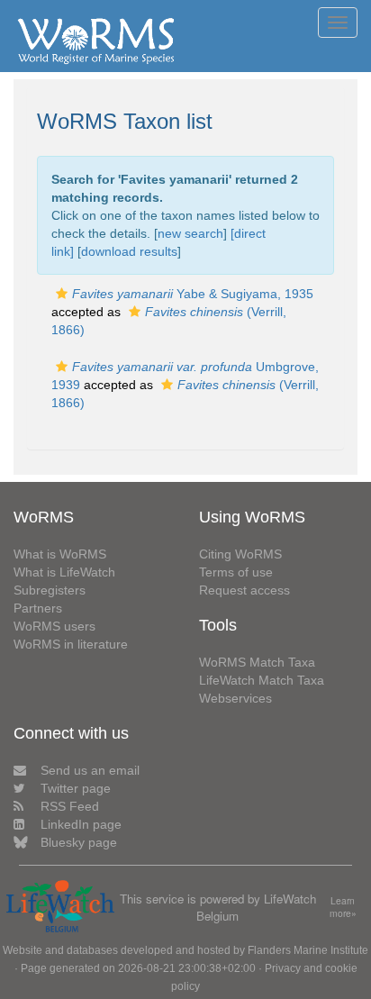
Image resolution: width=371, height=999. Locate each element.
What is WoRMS (60, 554)
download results (129, 251)
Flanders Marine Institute (308, 950)
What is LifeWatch (64, 572)
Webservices (235, 698)
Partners (38, 608)
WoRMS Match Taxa (257, 662)
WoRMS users (54, 626)
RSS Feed (70, 806)
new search (190, 233)
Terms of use (236, 572)
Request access (244, 590)
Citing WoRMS (240, 554)
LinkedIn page (81, 824)
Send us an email (90, 770)
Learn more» (343, 908)
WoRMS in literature (71, 644)
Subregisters (50, 590)
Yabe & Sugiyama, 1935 (192, 293)
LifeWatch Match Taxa (261, 680)
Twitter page (76, 788)
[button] (61, 293)
